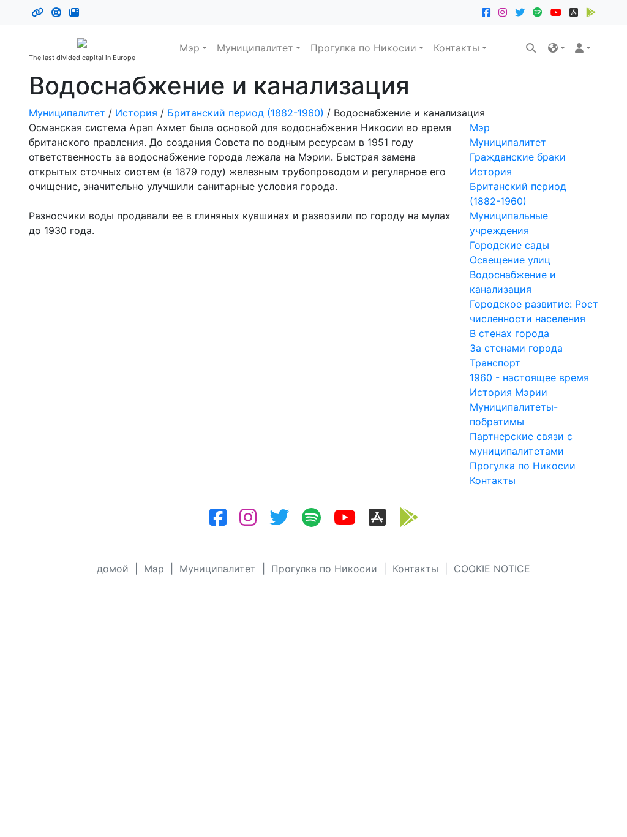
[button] (556, 48)
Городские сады (509, 245)
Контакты (456, 48)
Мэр (189, 48)
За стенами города (516, 348)
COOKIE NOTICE (492, 568)
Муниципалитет (255, 48)
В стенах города (509, 333)
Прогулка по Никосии (363, 48)
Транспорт (495, 363)
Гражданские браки (518, 157)
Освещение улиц (510, 260)
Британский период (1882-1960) (245, 113)
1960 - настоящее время (529, 377)
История (136, 113)
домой (113, 568)
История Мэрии (508, 392)
